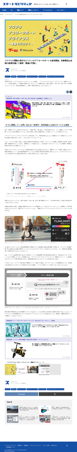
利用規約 (26, 445)
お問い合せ (54, 445)
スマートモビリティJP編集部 (18, 70)
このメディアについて (10, 445)
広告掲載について (10, 447)
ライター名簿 (46, 445)
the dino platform (11, 451)
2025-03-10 (14, 69)
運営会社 (20, 445)
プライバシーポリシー (35, 445)
